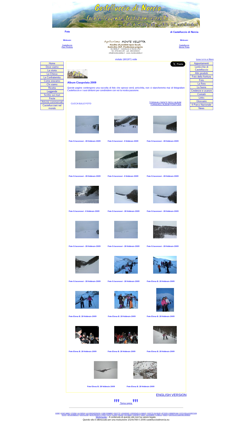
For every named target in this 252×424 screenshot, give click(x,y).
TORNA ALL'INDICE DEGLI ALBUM (165, 102)
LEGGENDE (125, 413)
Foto (201, 80)
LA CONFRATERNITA (93, 413)
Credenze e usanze (201, 90)
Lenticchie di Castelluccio (201, 68)
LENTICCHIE (84, 415)
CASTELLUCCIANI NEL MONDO (179, 415)
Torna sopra (126, 403)
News (201, 108)
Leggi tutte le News (205, 59)
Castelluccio (67, 45)
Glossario (201, 101)
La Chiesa (52, 74)
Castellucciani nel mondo (52, 107)
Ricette (52, 88)
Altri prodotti (201, 73)
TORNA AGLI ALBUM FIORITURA (165, 105)
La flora (202, 83)
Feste (52, 98)
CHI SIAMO (128, 415)
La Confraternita (52, 77)
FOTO (109, 415)
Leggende (52, 91)
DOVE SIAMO (65, 413)
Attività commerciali (52, 102)
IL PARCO (159, 415)
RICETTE (117, 413)
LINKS (143, 415)
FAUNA (120, 415)
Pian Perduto (67, 47)
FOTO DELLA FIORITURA (188, 413)
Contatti (201, 94)
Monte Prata (184, 47)
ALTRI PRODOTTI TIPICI (98, 415)
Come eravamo (52, 81)
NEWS (165, 415)
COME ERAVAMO (107, 413)
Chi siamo (52, 84)
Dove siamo (52, 67)
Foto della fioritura (201, 76)
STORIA (73, 413)
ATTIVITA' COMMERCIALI (170, 413)
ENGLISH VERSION (171, 395)
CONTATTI (136, 415)
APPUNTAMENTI (73, 415)
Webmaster (101, 417)
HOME (57, 413)
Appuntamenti (201, 63)
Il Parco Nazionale (201, 104)
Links (201, 97)
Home (52, 63)
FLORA (114, 415)
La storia (52, 70)
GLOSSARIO (150, 415)
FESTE (64, 415)
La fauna (201, 87)
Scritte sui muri (52, 95)
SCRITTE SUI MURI (153, 413)
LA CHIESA (81, 413)
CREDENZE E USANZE (138, 413)
